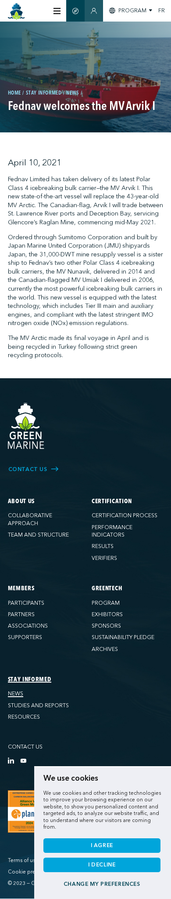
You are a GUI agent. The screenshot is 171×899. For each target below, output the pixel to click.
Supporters (25, 637)
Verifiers (104, 558)
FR (161, 10)
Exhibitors (107, 614)
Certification (112, 501)
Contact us (25, 746)
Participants (26, 603)
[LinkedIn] (11, 760)
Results (103, 546)
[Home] (16, 11)
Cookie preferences (32, 872)
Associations (28, 625)
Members (21, 588)
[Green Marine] (26, 426)
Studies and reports (38, 705)
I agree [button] (102, 845)
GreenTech (107, 588)
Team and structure (38, 534)
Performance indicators (112, 531)
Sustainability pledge (123, 637)
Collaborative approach (30, 519)
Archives (105, 649)
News (15, 693)
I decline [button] (102, 864)
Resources (24, 716)
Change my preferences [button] (102, 884)
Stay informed (29, 679)
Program (106, 603)
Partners (21, 614)
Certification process (124, 515)
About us (21, 501)
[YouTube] (23, 760)
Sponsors (106, 625)
